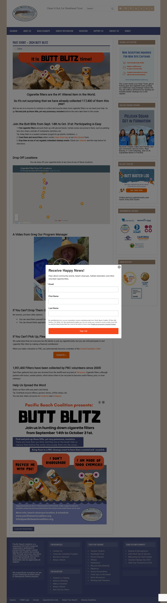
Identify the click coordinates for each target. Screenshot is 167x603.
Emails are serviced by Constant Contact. (103, 324)
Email (51, 284)
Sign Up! (83, 331)
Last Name (53, 308)
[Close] (119, 267)
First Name (54, 296)
